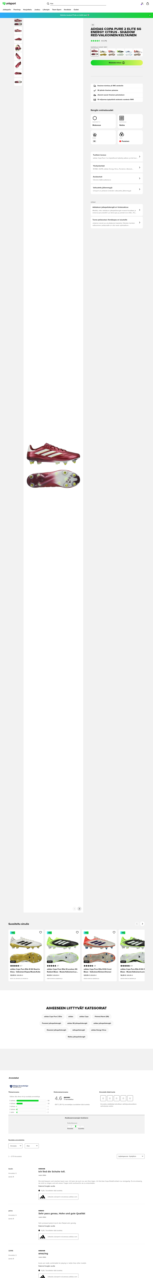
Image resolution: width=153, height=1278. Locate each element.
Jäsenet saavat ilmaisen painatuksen (110, 95)
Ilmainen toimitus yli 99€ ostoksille (110, 86)
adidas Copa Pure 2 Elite (53, 1016)
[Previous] (137, 924)
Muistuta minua (115, 63)
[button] (18, 31)
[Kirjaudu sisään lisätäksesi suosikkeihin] (40, 932)
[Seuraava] (79, 909)
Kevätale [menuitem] (67, 10)
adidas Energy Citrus (98, 1030)
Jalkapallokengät (78, 1030)
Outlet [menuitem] (76, 10)
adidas (70, 1016)
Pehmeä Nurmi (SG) (102, 1016)
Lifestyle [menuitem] (46, 10)
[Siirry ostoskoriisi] (147, 3)
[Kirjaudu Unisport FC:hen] (142, 3)
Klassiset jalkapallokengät (56, 1030)
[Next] (142, 924)
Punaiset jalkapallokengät (51, 1023)
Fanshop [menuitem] (17, 10)
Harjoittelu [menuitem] (27, 10)
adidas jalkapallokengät (102, 1023)
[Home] (9, 3)
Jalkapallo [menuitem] (7, 10)
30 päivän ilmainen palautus (107, 90)
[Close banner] (150, 15)
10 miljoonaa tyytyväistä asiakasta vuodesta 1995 (115, 99)
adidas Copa (83, 1016)
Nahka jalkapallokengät (76, 1037)
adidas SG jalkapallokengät (77, 1023)
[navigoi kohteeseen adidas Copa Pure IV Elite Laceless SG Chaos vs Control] (129, 52)
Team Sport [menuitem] (56, 10)
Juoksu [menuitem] (37, 10)
